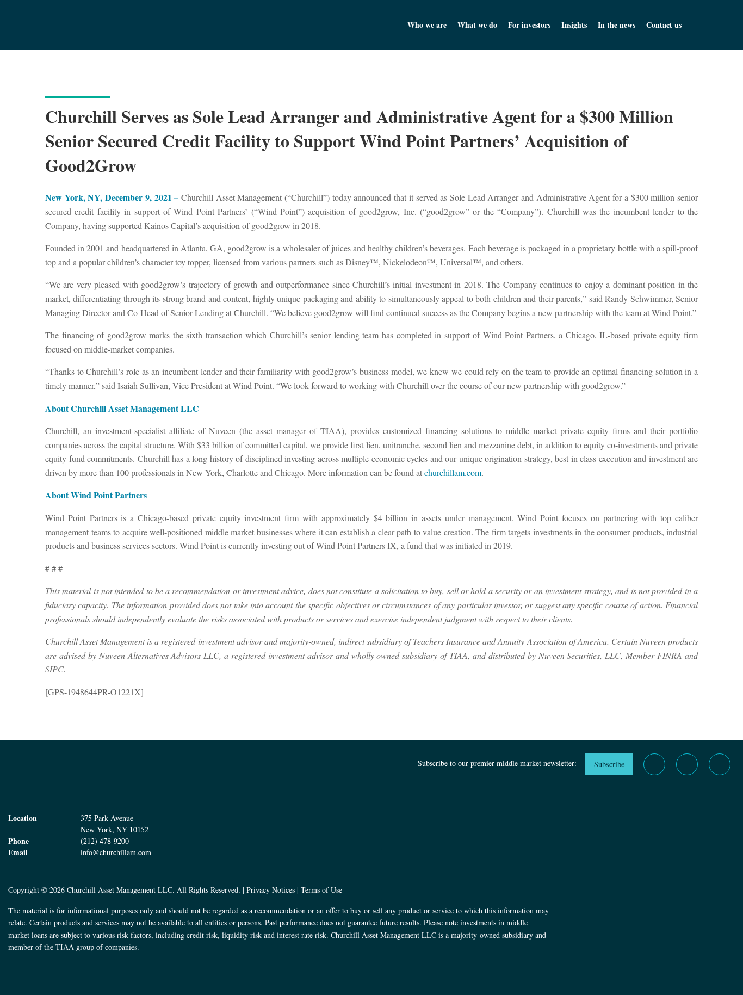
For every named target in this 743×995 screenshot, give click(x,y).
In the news (616, 24)
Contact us (664, 24)
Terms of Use (321, 890)
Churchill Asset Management (126, 25)
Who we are (427, 24)
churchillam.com (452, 472)
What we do (477, 24)
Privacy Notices (270, 890)
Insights (574, 24)
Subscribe (609, 764)
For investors (529, 24)
